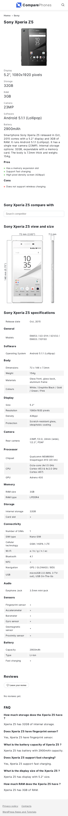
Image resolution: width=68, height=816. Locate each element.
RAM (6, 92)
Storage (8, 81)
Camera (8, 103)
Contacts (26, 806)
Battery (8, 124)
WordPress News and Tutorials (19, 812)
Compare (37, 5)
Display (8, 70)
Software (9, 113)
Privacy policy (10, 806)
